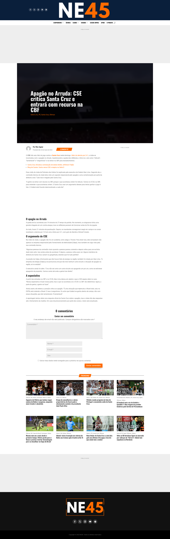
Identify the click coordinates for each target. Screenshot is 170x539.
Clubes (75, 23)
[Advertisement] (85, 44)
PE (40, 115)
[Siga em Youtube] (42, 9)
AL (37, 115)
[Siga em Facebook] (30, 9)
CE (61, 397)
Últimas (68, 23)
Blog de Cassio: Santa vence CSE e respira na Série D (46, 167)
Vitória (49, 397)
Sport (140, 397)
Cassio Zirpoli (94, 23)
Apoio (103, 23)
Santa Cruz (45, 115)
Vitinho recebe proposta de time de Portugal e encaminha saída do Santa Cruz (99, 402)
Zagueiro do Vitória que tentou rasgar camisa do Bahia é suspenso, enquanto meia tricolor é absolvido (39, 402)
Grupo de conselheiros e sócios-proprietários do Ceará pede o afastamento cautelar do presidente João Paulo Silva (68, 403)
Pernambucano (121, 397)
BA (31, 397)
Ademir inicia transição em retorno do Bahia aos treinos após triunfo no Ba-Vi (69, 436)
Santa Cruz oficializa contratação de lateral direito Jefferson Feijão (51, 165)
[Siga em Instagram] (38, 9)
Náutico (128, 397)
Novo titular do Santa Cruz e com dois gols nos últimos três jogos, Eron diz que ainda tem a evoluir (99, 437)
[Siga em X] (34, 9)
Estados (83, 23)
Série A (45, 397)
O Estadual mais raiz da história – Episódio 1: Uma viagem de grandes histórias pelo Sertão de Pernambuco (129, 404)
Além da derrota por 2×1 (79, 155)
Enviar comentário (93, 365)
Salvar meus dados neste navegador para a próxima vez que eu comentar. (65, 361)
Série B (119, 433)
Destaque (39, 397)
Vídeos (123, 400)
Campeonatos (57, 23)
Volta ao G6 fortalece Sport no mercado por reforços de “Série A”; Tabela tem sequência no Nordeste (130, 437)
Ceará (58, 397)
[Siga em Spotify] (46, 9)
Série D (33, 115)
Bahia (34, 397)
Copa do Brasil (37, 433)
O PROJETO (110, 23)
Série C (88, 397)
